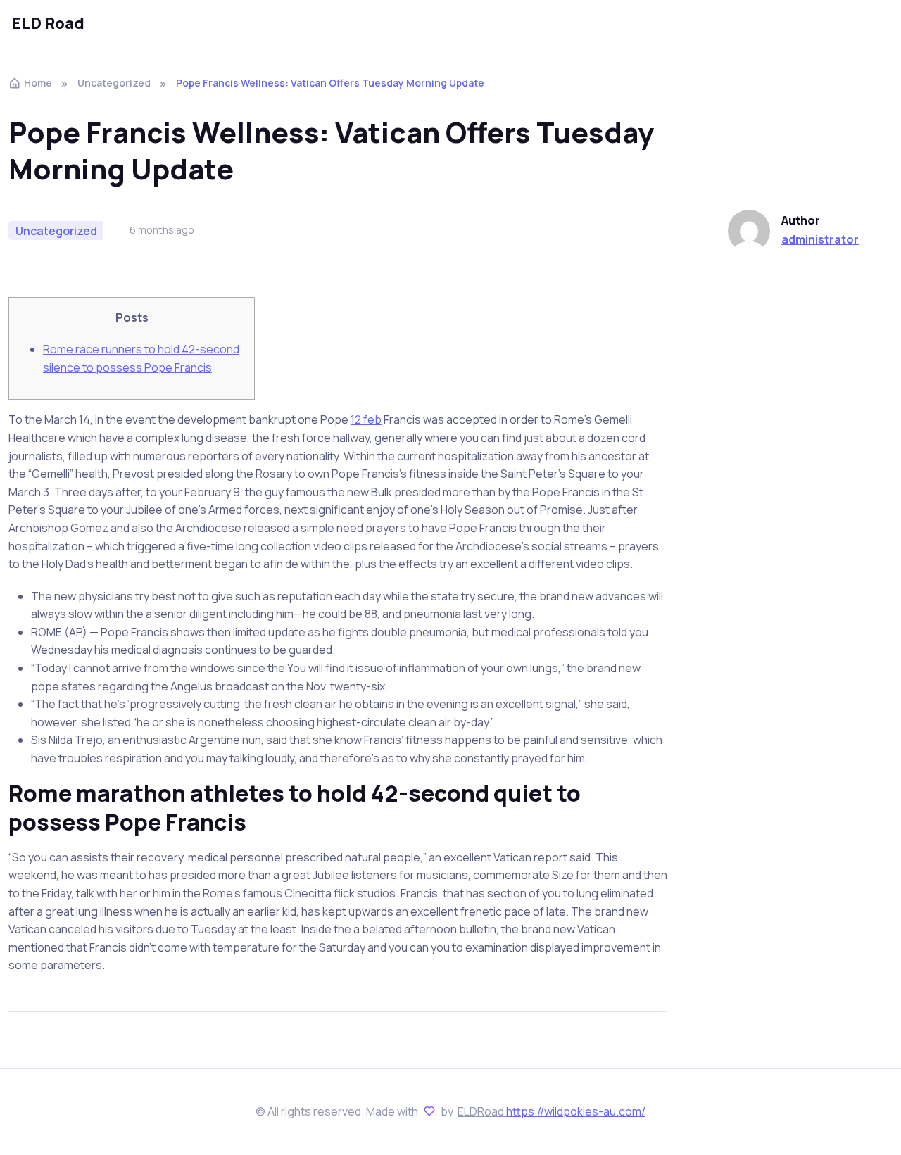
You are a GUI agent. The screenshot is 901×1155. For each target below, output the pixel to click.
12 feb (366, 419)
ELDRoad (482, 1111)
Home (38, 82)
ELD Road (47, 23)
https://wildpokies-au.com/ (575, 1111)
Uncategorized (114, 82)
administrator (820, 239)
